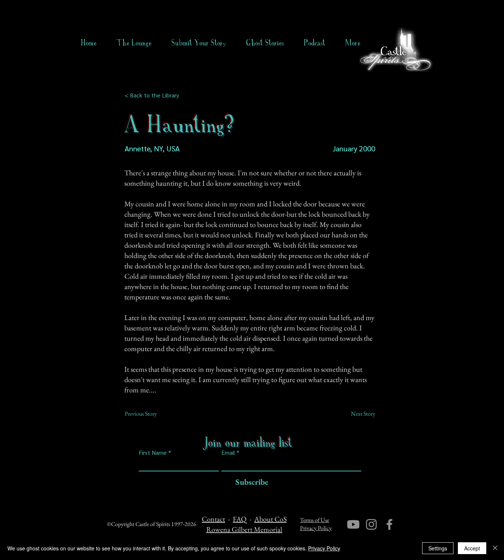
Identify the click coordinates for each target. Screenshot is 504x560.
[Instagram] (371, 524)
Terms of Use (314, 520)
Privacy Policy (316, 528)
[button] (265, 43)
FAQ (239, 519)
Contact (213, 519)
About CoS (270, 519)
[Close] (495, 548)
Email (228, 453)
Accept (472, 548)
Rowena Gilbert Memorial (244, 529)
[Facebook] (389, 524)
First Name (153, 453)
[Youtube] (353, 524)
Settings (437, 548)
